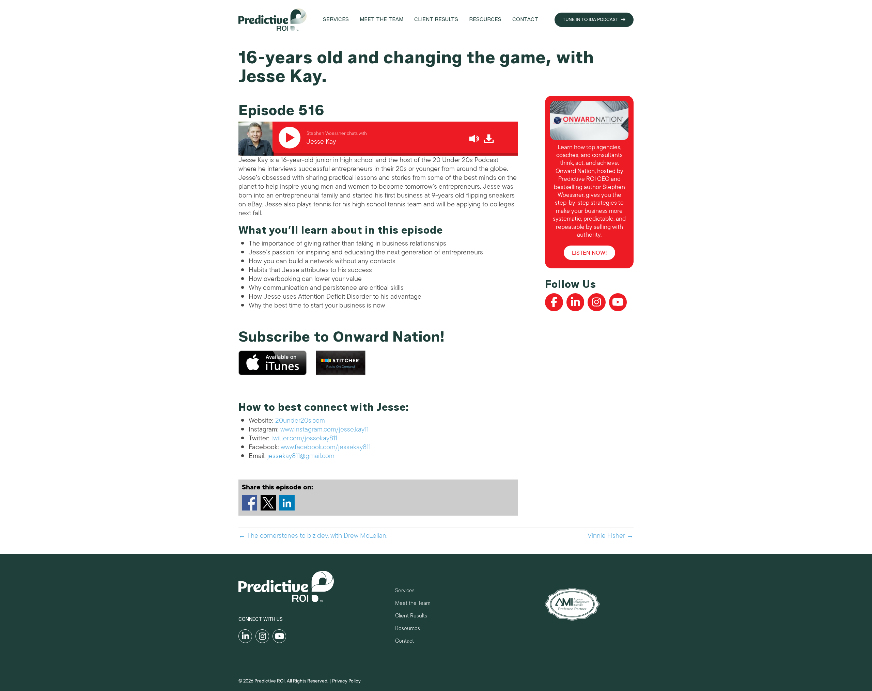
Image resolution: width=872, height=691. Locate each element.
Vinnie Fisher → (611, 535)
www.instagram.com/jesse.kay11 (324, 429)
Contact (404, 641)
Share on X (268, 503)
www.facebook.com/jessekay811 (326, 447)
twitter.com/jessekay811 (304, 438)
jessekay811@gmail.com (300, 455)
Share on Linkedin (287, 503)
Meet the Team (413, 604)
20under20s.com (300, 420)
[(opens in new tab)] (572, 603)
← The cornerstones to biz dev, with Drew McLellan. (312, 535)
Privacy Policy (346, 681)
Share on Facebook (249, 503)
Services (405, 591)
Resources (407, 629)
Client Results (411, 616)
